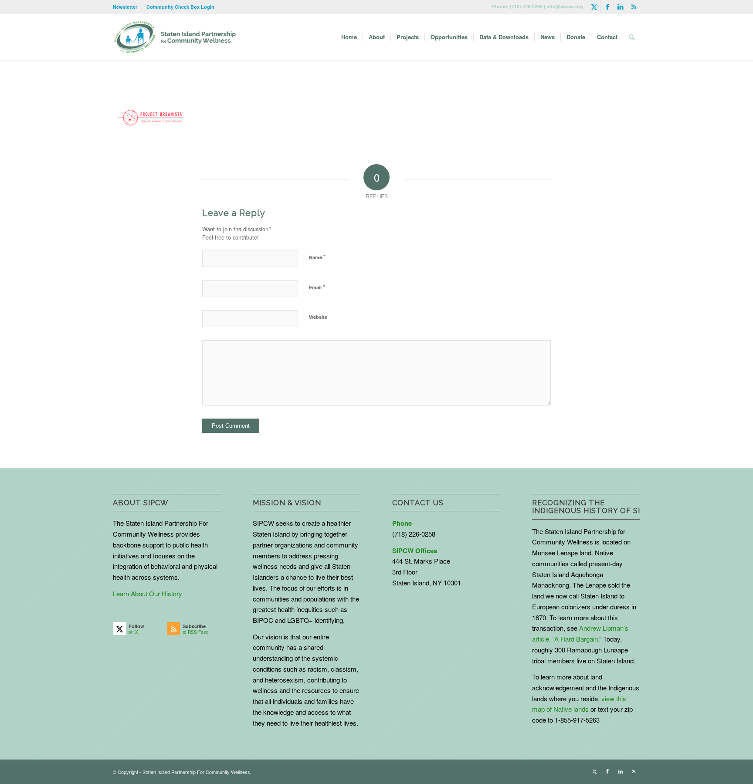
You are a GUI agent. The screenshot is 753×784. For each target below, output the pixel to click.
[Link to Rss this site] (633, 6)
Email (317, 287)
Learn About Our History (147, 593)
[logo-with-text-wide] (175, 37)
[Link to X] (594, 6)
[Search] (631, 37)
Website (318, 317)
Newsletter (125, 6)
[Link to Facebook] (607, 6)
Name (317, 257)
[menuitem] (127, 6)
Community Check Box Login (180, 6)
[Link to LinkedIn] (620, 6)
